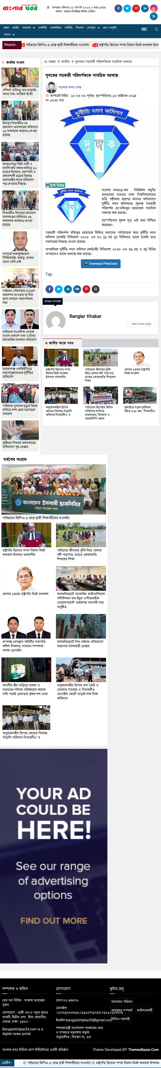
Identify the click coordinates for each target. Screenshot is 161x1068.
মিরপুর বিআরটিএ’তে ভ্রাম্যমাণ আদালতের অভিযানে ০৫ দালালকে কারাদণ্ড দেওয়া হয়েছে (20, 129)
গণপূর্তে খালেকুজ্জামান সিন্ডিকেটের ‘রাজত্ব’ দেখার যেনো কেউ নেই (18, 258)
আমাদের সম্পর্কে (121, 1010)
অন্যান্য (7, 34)
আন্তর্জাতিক (55, 28)
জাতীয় (16, 28)
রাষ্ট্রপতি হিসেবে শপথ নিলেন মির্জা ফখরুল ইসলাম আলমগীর (112, 45)
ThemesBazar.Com (143, 1050)
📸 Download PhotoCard (101, 264)
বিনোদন (80, 28)
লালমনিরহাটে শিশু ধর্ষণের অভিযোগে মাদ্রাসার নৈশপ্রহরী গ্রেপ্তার (80, 644)
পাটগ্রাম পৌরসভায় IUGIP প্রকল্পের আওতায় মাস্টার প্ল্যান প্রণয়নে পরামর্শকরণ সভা (19, 297)
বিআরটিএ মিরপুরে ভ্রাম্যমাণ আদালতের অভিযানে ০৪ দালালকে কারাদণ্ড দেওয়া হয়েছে (19, 219)
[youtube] (154, 8)
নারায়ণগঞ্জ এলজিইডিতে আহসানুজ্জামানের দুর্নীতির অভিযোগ (18, 373)
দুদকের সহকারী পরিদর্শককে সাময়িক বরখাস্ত (103, 61)
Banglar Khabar (86, 316)
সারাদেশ (26, 28)
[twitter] (127, 8)
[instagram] (136, 8)
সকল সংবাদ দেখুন (141, 324)
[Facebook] (49, 289)
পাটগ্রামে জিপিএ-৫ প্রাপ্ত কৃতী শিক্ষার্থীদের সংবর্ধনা (36, 518)
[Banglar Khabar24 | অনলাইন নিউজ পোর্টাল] (20, 7)
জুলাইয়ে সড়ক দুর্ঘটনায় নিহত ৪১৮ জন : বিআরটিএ (139, 409)
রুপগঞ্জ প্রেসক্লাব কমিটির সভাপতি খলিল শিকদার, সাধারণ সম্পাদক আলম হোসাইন (24, 646)
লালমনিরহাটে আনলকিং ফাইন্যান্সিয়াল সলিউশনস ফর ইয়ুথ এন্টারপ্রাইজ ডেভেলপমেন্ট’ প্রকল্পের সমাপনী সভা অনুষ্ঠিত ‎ (81, 600)
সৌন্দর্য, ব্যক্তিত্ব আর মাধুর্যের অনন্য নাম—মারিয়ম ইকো (19, 92)
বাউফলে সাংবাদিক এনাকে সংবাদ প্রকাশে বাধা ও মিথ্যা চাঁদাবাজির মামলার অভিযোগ (20, 336)
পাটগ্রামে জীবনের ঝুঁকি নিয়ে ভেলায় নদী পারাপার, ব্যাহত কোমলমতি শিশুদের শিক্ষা (100, 375)
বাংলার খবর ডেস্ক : (70, 87)
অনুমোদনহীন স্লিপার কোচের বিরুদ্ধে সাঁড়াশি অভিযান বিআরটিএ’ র (59, 411)
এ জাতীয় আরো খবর (59, 343)
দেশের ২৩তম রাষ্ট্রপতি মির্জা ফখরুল (137, 371)
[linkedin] (145, 8)
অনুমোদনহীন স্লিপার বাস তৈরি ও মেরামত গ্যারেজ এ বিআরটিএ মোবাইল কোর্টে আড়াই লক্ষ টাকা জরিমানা (77, 692)
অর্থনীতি (68, 28)
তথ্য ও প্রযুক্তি (110, 28)
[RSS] (154, 16)
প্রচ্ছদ (6, 28)
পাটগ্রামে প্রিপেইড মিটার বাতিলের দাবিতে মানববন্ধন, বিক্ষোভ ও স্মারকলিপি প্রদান (99, 413)
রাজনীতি (42, 28)
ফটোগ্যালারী (144, 1010)
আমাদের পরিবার (121, 1001)
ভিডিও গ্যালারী (120, 1019)
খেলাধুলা (91, 28)
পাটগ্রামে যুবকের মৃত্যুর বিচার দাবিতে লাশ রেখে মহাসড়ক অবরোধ (20, 410)
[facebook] (118, 8)
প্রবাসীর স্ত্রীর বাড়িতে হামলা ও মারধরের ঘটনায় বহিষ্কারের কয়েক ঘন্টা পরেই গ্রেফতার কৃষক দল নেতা (25, 689)
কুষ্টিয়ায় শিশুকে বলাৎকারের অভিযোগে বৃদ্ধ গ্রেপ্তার (19, 445)
